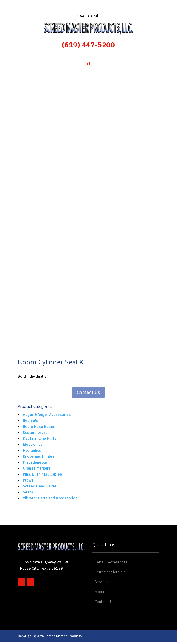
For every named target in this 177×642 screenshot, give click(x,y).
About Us (102, 591)
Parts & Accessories (111, 562)
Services (101, 582)
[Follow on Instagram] (30, 582)
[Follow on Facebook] (21, 582)
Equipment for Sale (110, 572)
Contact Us (88, 392)
